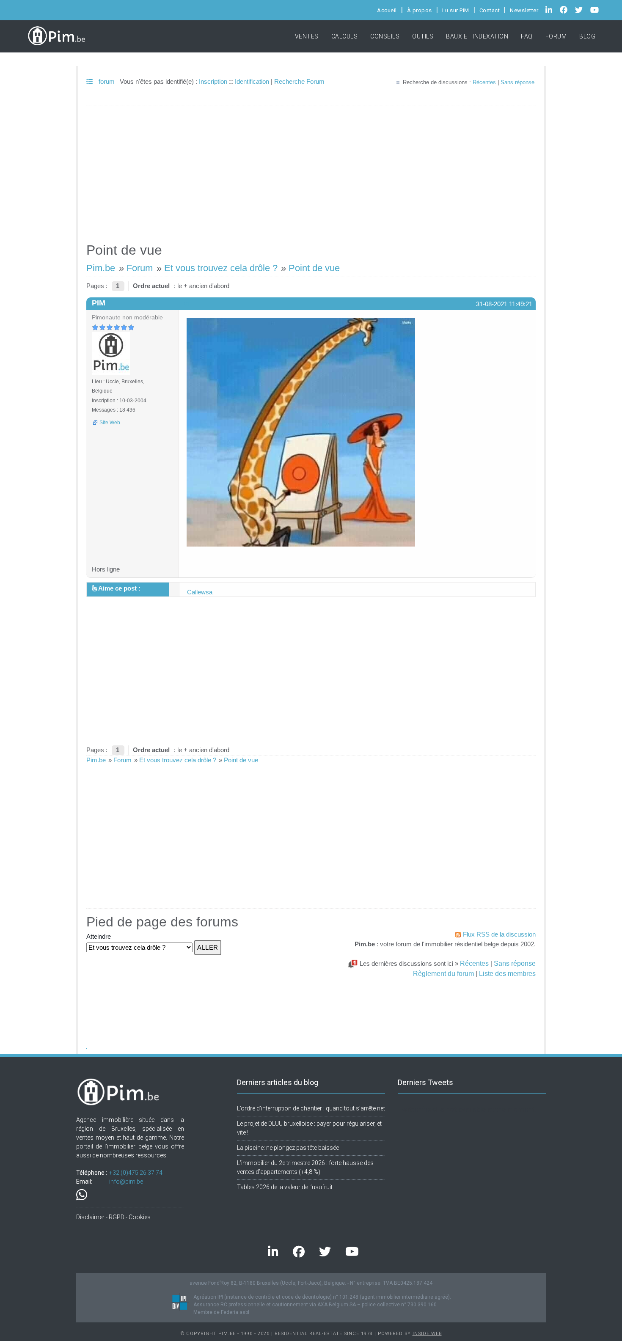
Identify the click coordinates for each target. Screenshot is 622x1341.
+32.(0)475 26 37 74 (135, 1172)
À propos (419, 10)
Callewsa (199, 592)
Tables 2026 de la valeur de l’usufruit (285, 1187)
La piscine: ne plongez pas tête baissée (288, 1147)
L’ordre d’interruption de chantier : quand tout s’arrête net (311, 1108)
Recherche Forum (299, 81)
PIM (98, 303)
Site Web (109, 423)
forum (106, 81)
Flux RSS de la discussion (499, 934)
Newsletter (524, 10)
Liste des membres (507, 973)
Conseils (384, 36)
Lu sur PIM (455, 10)
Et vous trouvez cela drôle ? (221, 268)
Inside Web (427, 1333)
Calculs (344, 36)
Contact (489, 10)
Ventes (307, 36)
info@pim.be (126, 1181)
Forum (556, 36)
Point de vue (314, 268)
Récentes (484, 82)
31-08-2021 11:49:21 (504, 304)
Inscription (213, 81)
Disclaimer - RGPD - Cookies (113, 1217)
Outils (422, 36)
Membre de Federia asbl (221, 1312)
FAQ (527, 36)
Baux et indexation (477, 36)
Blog (587, 36)
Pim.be (100, 268)
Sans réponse (517, 82)
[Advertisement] (311, 170)
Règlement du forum (443, 973)
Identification (252, 81)
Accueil (387, 10)
